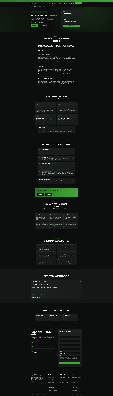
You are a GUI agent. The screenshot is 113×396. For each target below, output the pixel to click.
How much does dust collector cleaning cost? (40, 281)
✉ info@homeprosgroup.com (77, 0)
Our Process (68, 3)
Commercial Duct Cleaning (52, 390)
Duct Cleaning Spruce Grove (64, 380)
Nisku (61, 208)
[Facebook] (32, 382)
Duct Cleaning (54, 3)
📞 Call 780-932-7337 (43, 25)
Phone (60, 347)
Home (32, 6)
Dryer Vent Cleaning (51, 382)
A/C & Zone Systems (51, 380)
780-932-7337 (36, 342)
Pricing (73, 385)
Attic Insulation (50, 385)
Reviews (73, 380)
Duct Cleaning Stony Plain (64, 382)
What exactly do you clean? (37, 290)
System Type (61, 351)
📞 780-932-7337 (70, 0)
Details (60, 355)
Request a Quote (78, 3)
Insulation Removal (51, 387)
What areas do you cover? (36, 297)
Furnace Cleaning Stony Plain (64, 379)
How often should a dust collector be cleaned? (40, 284)
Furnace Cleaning (48, 3)
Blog (73, 3)
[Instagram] (34, 382)
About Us (73, 382)
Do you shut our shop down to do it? (38, 294)
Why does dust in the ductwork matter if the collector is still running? (44, 287)
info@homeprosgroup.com (38, 346)
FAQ (71, 3)
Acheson (58, 208)
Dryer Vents (63, 3)
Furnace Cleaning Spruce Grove (65, 377)
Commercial (59, 3)
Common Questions (75, 390)
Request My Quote (71, 25)
